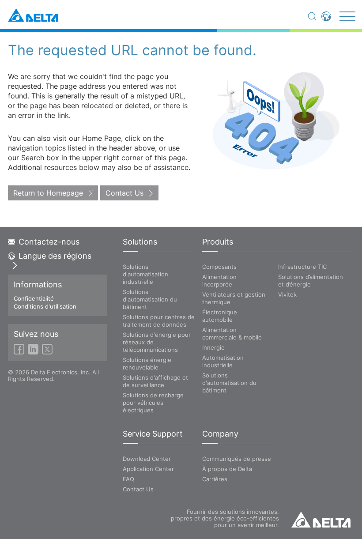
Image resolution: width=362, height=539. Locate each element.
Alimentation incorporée (219, 280)
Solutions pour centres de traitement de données (159, 320)
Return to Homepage (48, 192)
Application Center (148, 468)
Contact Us (124, 192)
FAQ (128, 478)
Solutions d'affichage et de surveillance (155, 381)
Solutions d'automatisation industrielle (145, 274)
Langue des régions (55, 256)
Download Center (147, 458)
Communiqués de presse (236, 458)
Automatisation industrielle (223, 361)
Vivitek (287, 294)
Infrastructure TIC (302, 266)
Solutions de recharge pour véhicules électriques (153, 403)
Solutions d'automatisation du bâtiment (150, 299)
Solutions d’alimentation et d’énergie (310, 280)
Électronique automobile (219, 316)
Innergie (213, 347)
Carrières (214, 478)
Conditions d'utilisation (45, 306)
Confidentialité (34, 298)
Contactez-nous (49, 241)
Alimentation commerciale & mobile (232, 333)
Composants (219, 266)
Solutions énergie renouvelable (147, 363)
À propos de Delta (227, 468)
